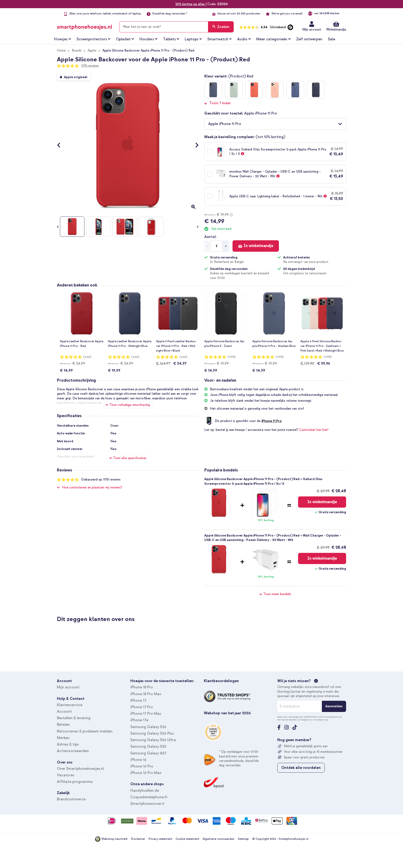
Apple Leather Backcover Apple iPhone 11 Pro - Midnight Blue (129, 343)
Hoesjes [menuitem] (61, 39)
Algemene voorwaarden (218, 839)
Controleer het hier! (313, 430)
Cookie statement (187, 839)
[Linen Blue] (295, 90)
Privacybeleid (329, 716)
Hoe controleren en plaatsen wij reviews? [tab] (92, 487)
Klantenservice (69, 705)
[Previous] (61, 145)
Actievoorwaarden (73, 751)
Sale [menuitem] (331, 39)
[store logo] (84, 26)
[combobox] (176, 26)
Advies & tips (68, 744)
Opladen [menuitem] (123, 39)
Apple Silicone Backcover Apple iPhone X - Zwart (224, 343)
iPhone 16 (138, 759)
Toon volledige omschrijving (129, 405)
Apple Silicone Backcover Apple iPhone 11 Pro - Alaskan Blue (273, 343)
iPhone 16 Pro (141, 766)
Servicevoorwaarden (287, 719)
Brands (77, 50)
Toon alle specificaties (129, 458)
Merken (63, 738)
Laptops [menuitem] (191, 39)
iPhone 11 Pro (271, 421)
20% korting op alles (190, 4)
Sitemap (243, 839)
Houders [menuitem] (146, 39)
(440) (87, 357)
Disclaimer (138, 839)
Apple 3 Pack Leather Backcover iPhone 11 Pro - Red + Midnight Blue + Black (176, 345)
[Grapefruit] (275, 90)
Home (61, 50)
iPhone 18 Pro (141, 687)
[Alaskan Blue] (213, 90)
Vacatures (65, 775)
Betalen (63, 724)
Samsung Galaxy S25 (148, 746)
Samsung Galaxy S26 (148, 727)
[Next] (195, 145)
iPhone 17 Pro (141, 707)
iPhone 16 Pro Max (145, 773)
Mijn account (311, 29)
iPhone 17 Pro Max (145, 713)
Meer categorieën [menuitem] (271, 39)
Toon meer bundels (277, 594)
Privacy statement (160, 839)
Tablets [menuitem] (169, 39)
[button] (275, 124)
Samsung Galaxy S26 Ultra (153, 740)
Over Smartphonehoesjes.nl (80, 768)
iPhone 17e (139, 720)
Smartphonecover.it (147, 803)
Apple (92, 50)
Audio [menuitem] (242, 39)
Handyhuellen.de (144, 790)
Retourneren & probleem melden (85, 731)
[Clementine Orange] (254, 90)
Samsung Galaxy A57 (148, 753)
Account (64, 711)
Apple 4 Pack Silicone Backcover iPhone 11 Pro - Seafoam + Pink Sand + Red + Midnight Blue (322, 345)
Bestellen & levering (73, 718)
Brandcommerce (71, 799)
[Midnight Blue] (316, 90)
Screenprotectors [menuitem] (91, 39)
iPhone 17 (138, 700)
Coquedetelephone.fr (149, 797)
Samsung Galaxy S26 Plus (152, 733)
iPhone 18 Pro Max (145, 694)
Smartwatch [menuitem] (217, 39)
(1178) (232, 357)
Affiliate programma (75, 781)
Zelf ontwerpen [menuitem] (309, 39)
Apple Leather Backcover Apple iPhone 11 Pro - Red (81, 343)
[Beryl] (234, 90)
